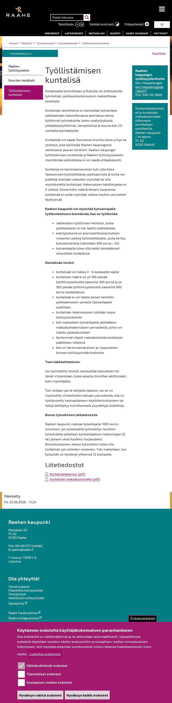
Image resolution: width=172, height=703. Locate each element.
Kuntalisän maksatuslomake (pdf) (75, 479)
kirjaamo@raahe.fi (20, 549)
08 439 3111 (23, 546)
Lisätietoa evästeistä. (45, 654)
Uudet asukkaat (137, 33)
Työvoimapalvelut (68, 43)
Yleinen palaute (19, 586)
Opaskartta (16, 603)
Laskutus (14, 561)
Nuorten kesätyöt (21, 80)
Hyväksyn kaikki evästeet (87, 695)
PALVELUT (27, 43)
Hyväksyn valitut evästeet (40, 695)
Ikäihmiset (52, 33)
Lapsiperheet (74, 33)
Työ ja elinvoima (45, 43)
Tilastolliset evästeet (43, 674)
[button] (162, 9)
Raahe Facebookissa (22, 613)
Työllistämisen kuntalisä (19, 92)
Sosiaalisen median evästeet (49, 682)
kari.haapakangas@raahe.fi (149, 89)
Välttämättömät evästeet (47, 665)
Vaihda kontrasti (101, 24)
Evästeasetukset (142, 618)
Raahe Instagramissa (23, 618)
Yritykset (161, 33)
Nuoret (115, 33)
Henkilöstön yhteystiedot (26, 598)
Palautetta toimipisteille (25, 590)
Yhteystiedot (134, 24)
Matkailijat (97, 33)
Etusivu (13, 43)
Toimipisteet (17, 594)
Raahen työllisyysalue (18, 68)
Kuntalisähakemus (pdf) (67, 474)
